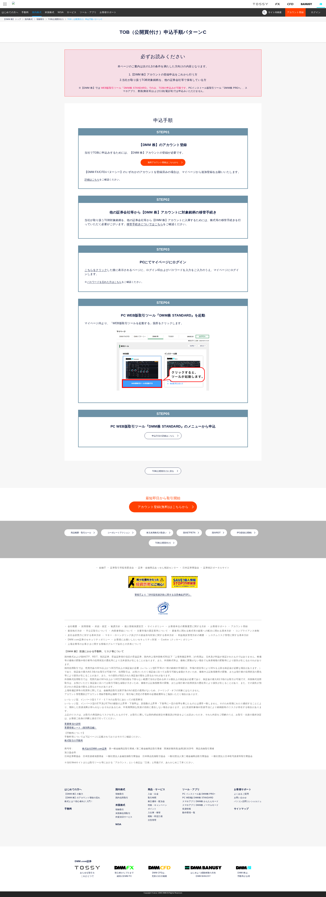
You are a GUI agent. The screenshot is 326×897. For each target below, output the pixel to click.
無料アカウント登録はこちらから (163, 162)
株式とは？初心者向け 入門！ (79, 801)
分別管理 (152, 820)
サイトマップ (241, 808)
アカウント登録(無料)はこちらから (163, 507)
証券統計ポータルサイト (216, 567)
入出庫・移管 (154, 812)
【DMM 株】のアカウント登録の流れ (82, 797)
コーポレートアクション (118, 532)
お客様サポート (108, 12)
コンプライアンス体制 (247, 630)
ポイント (152, 809)
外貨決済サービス (123, 817)
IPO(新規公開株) (244, 532)
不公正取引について (96, 630)
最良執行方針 (75, 630)
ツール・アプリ (88, 12)
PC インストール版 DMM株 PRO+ (198, 794)
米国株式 (49, 12)
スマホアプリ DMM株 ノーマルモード (200, 805)
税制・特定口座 (155, 816)
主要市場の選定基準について (152, 630)
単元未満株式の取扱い (156, 532)
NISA (61, 12)
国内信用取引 (121, 797)
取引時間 (152, 797)
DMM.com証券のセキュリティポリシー (89, 639)
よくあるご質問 (241, 794)
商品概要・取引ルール (81, 532)
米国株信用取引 (122, 813)
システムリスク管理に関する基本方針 (228, 635)
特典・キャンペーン (157, 805)
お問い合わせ (240, 797)
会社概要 (72, 626)
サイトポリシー (156, 626)
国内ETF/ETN (189, 532)
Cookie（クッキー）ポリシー (177, 639)
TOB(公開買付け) (56, 19)
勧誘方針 (115, 626)
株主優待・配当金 (156, 801)
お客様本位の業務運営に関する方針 (187, 626)
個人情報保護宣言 (133, 626)
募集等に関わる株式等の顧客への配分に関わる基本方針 (201, 630)
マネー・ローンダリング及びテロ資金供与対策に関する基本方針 (139, 635)
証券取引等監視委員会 (122, 567)
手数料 (25, 12)
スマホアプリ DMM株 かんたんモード (200, 801)
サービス (71, 12)
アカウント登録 (295, 12)
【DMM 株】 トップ (12, 19)
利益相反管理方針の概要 (191, 635)
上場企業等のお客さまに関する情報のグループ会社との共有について (104, 644)
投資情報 (186, 809)
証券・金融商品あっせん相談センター (158, 567)
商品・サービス (156, 789)
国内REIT (216, 532)
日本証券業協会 (191, 567)
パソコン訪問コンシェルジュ (248, 801)
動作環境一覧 (188, 812)
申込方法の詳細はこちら (163, 436)
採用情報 (86, 626)
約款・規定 (101, 626)
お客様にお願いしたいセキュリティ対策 (135, 639)
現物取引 (40, 19)
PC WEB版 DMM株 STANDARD (197, 797)
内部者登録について (122, 630)
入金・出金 (153, 794)
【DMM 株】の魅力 (74, 794)
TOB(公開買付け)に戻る (163, 471)
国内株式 (37, 12)
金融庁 (102, 567)
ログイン (316, 12)
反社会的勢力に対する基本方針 (84, 635)
